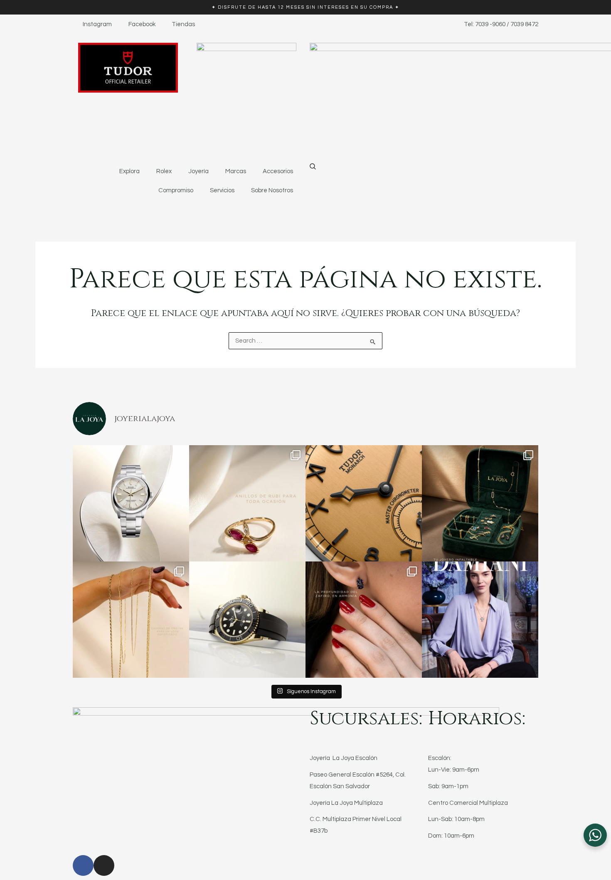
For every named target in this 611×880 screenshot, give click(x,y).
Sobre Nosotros (272, 190)
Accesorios (278, 171)
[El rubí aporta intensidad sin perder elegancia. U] (247, 503)
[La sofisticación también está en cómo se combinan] (131, 619)
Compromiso (175, 190)
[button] (313, 168)
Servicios (222, 190)
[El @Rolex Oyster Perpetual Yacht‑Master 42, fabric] (247, 619)
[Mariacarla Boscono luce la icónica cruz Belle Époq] (480, 619)
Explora (129, 171)
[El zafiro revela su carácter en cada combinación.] (364, 619)
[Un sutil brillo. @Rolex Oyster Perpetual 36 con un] (131, 503)
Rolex (164, 171)
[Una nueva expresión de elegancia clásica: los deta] (364, 503)
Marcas (235, 171)
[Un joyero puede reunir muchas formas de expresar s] (480, 503)
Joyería (198, 171)
